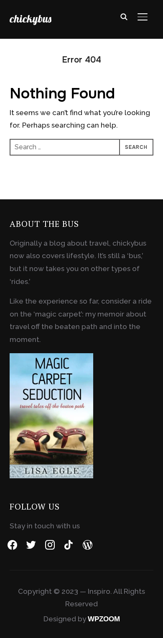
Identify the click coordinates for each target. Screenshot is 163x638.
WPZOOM (104, 619)
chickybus (30, 18)
